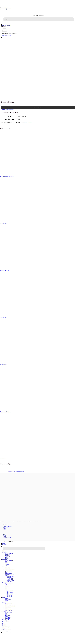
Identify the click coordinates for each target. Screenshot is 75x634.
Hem (3, 623)
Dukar (6, 604)
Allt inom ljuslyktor (8, 583)
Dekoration (4, 559)
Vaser (6, 561)
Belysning (4, 552)
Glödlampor (7, 558)
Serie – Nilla (9, 596)
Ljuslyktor (4, 582)
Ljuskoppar (7, 585)
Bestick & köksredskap (9, 569)
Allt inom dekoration (9, 560)
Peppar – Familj (10, 580)
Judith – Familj (10, 579)
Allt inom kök (7, 567)
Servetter (6, 609)
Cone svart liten (3, 223)
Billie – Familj (10, 577)
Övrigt (6, 601)
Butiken (4, 627)
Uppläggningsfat (8, 571)
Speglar (6, 598)
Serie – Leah (9, 595)
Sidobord (6, 600)
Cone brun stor (3, 317)
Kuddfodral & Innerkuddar (10, 605)
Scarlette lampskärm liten (5, 411)
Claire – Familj (10, 578)
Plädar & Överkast (8, 610)
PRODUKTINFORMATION (8, 109)
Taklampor (30, 122)
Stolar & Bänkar (8, 599)
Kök (3, 566)
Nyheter (4, 551)
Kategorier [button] (35, 15)
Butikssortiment (5, 621)
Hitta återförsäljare (6, 626)
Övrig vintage (7, 618)
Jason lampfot (3, 458)
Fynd (6, 620)
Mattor (6, 608)
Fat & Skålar (7, 564)
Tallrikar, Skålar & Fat (9, 574)
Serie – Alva (9, 591)
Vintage (4, 611)
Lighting (25, 122)
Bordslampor (7, 554)
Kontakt (4, 625)
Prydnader (7, 565)
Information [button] (41, 15)
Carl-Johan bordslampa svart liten (7, 176)
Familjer (6, 575)
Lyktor (6, 588)
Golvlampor (7, 555)
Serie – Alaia (9, 590)
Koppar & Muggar (8, 573)
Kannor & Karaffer (8, 570)
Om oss (4, 624)
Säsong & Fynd (5, 619)
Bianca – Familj (10, 576)
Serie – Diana (10, 592)
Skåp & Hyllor (7, 615)
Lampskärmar (7, 556)
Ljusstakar (7, 586)
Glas (6, 572)
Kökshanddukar (8, 607)
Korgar (6, 563)
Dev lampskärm (3, 364)
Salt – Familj (9, 581)
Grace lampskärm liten (4, 270)
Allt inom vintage (8, 612)
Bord (6, 613)
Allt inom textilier (8, 603)
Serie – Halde (10, 593)
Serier (6, 589)
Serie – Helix (9, 594)
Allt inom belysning (9, 553)
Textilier (4, 602)
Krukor (6, 562)
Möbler (3, 597)
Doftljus (6, 584)
